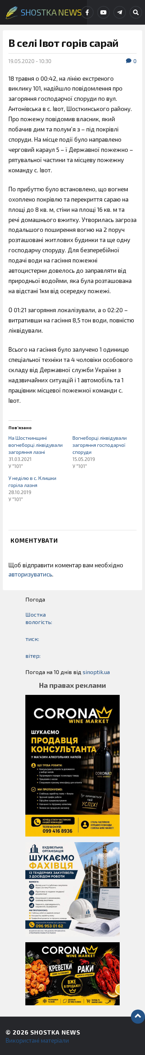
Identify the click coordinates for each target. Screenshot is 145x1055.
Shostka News (55, 1032)
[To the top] (138, 1017)
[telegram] (119, 12)
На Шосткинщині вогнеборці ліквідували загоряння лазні (35, 445)
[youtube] (103, 12)
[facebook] (87, 12)
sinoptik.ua (96, 671)
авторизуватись (30, 574)
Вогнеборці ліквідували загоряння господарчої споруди (99, 445)
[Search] (136, 12)
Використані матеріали (37, 1040)
